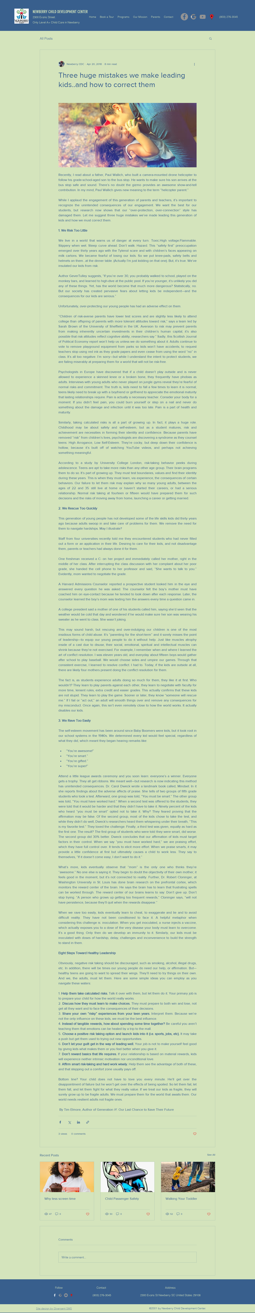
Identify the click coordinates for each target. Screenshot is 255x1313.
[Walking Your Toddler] (188, 1177)
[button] (210, 38)
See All (211, 1154)
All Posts (46, 38)
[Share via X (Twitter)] (69, 1122)
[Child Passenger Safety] (128, 1177)
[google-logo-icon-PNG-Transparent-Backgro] (193, 16)
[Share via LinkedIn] (78, 1122)
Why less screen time (60, 1199)
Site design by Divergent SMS (54, 1308)
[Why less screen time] (67, 1177)
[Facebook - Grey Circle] (184, 16)
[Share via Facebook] (60, 1122)
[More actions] (194, 64)
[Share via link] (87, 1122)
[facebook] (55, 1295)
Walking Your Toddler (181, 1199)
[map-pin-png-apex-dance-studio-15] (211, 16)
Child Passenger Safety (122, 1199)
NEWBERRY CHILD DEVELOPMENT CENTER (60, 11)
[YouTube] (202, 16)
